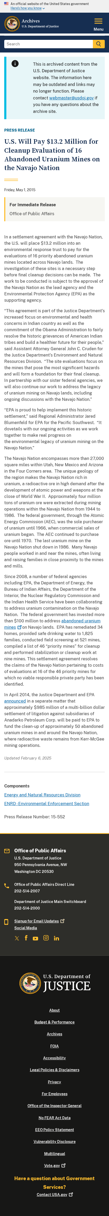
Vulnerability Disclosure (55, 1142)
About (54, 1010)
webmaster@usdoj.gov (71, 97)
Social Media (25, 928)
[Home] (32, 30)
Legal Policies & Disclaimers (54, 1070)
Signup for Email (36, 921)
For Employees (54, 1094)
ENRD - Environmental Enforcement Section (46, 803)
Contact (52, 1195)
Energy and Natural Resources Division (42, 794)
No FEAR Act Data (55, 1118)
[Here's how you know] (54, 6)
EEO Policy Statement (54, 1130)
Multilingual (54, 1154)
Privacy (54, 1082)
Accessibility (54, 1058)
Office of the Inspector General (54, 1106)
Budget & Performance (54, 1022)
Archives (54, 1034)
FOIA (54, 1046)
